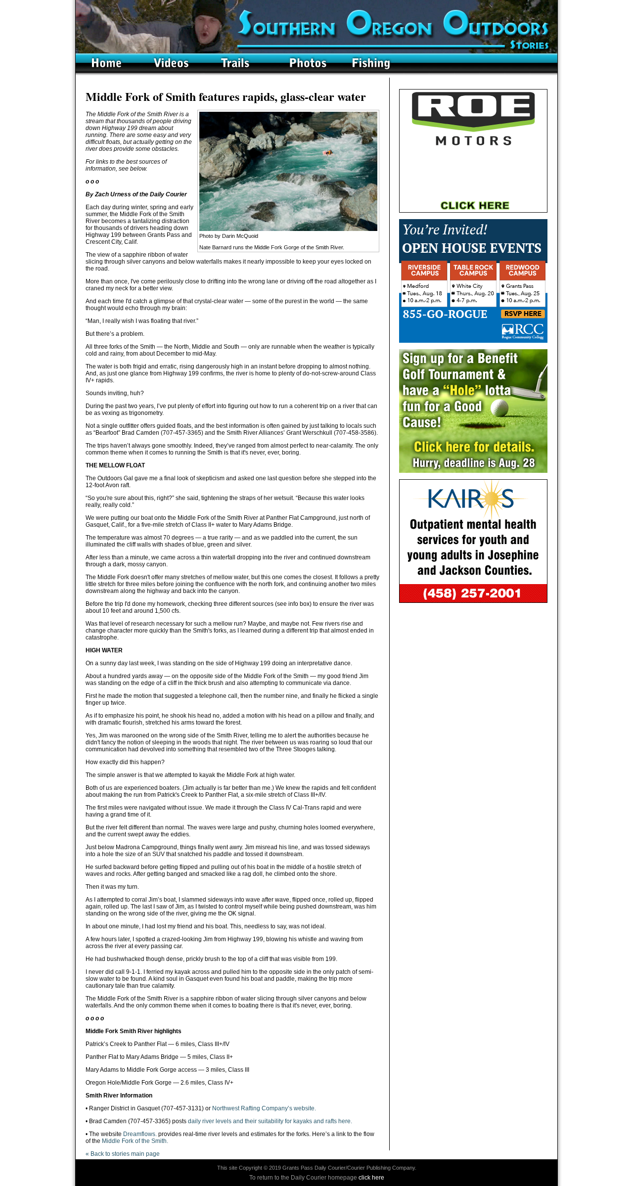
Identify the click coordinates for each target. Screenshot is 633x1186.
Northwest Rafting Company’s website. (264, 1108)
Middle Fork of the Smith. (135, 1141)
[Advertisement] (473, 671)
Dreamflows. (140, 1134)
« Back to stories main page (123, 1153)
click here (371, 1177)
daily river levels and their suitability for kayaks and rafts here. (270, 1121)
